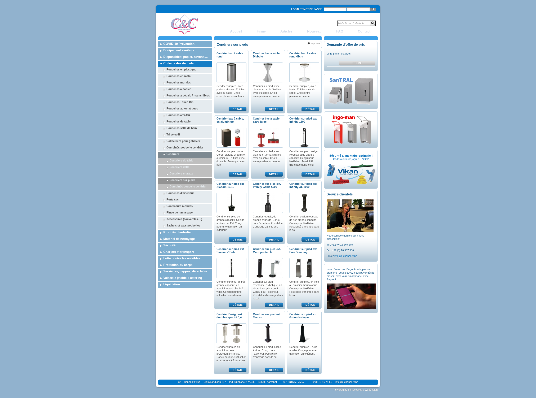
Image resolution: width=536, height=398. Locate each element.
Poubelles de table (178, 121)
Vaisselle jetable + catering (182, 278)
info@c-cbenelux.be (345, 256)
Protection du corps (177, 265)
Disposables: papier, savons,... (185, 57)
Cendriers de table (181, 160)
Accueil (236, 31)
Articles (286, 31)
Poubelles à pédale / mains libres (188, 95)
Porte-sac (172, 199)
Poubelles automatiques (182, 108)
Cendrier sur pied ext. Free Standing (303, 250)
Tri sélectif (173, 134)
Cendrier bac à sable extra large (266, 120)
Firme (261, 31)
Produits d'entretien (177, 232)
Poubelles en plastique (181, 69)
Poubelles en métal (178, 76)
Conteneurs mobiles (179, 206)
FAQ (339, 31)
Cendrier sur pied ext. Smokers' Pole (230, 250)
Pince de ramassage (179, 212)
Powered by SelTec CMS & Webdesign (356, 389)
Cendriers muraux (181, 173)
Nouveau (314, 31)
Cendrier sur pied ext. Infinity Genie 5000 (267, 185)
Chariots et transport (178, 252)
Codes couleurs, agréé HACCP (351, 159)
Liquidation (171, 284)
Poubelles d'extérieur (180, 193)
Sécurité (169, 245)
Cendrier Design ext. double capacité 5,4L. (230, 316)
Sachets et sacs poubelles (183, 225)
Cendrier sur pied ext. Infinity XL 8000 (303, 185)
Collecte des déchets (178, 63)
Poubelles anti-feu (178, 115)
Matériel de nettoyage (179, 239)
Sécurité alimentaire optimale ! (351, 155)
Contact (364, 31)
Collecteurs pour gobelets (183, 141)
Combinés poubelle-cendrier (184, 147)
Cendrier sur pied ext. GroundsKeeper (303, 316)
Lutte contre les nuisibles (181, 258)
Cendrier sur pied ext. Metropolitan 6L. (267, 250)
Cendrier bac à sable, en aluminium (230, 120)
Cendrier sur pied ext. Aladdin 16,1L (230, 185)
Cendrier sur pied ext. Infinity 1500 (303, 120)
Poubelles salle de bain (181, 128)
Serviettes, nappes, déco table (185, 271)
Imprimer (316, 43)
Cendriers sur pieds (182, 180)
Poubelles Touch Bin (179, 102)
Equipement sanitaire (178, 50)
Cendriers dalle (179, 167)
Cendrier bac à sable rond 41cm (302, 55)
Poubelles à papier (178, 89)
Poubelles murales (178, 82)
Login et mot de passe (306, 9)
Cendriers (172, 154)
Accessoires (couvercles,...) (184, 219)
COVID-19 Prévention (179, 44)
